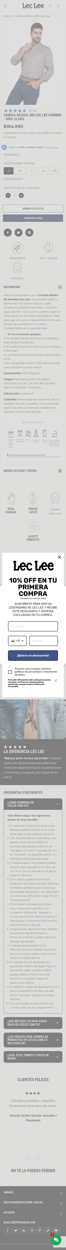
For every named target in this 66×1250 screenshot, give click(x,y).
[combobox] (17, 641)
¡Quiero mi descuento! (33, 655)
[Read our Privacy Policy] (56, 680)
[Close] (59, 557)
